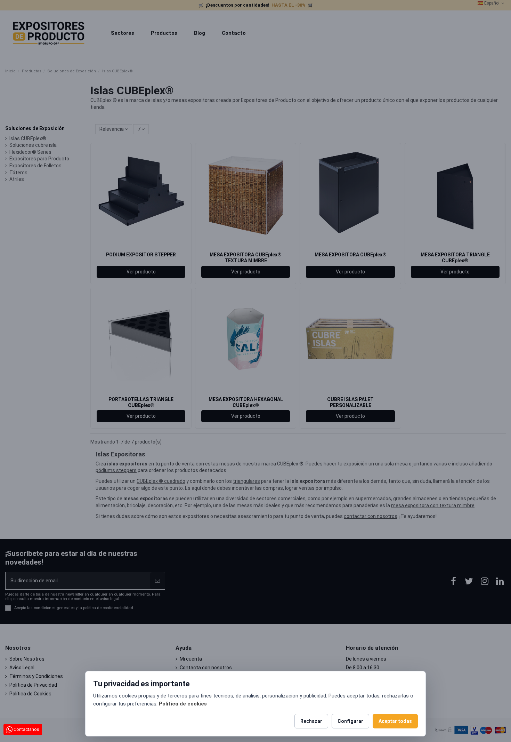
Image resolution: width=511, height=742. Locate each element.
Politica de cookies (183, 704)
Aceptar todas (395, 721)
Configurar (350, 721)
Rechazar (311, 721)
